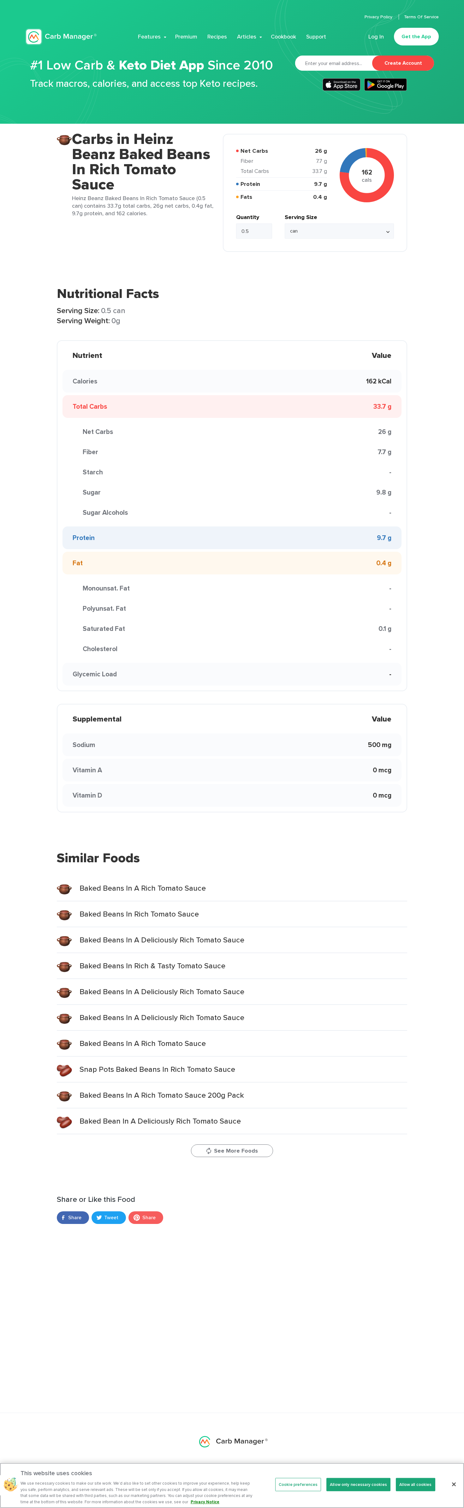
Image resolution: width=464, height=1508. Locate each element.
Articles (246, 36)
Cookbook (283, 36)
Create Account (403, 63)
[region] (232, 1485)
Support (316, 36)
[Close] (454, 1484)
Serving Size (301, 217)
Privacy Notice (205, 1502)
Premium (186, 36)
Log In (376, 36)
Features (149, 36)
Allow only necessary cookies (358, 1484)
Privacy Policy (379, 17)
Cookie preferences (298, 1484)
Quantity (247, 217)
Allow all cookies (415, 1484)
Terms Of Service (421, 17)
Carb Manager (61, 36)
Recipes (217, 36)
